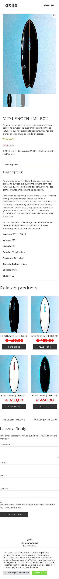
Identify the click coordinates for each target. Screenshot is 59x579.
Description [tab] (11, 164)
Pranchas (10, 154)
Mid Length (35, 151)
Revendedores (29, 543)
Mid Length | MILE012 (13, 419)
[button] (54, 15)
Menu (47, 5)
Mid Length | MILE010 (45, 419)
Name (3, 462)
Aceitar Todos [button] (39, 573)
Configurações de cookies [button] (17, 573)
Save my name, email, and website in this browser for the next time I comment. (27, 506)
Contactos (29, 546)
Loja (29, 540)
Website (4, 488)
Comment (5, 444)
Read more (14, 347)
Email (3, 475)
